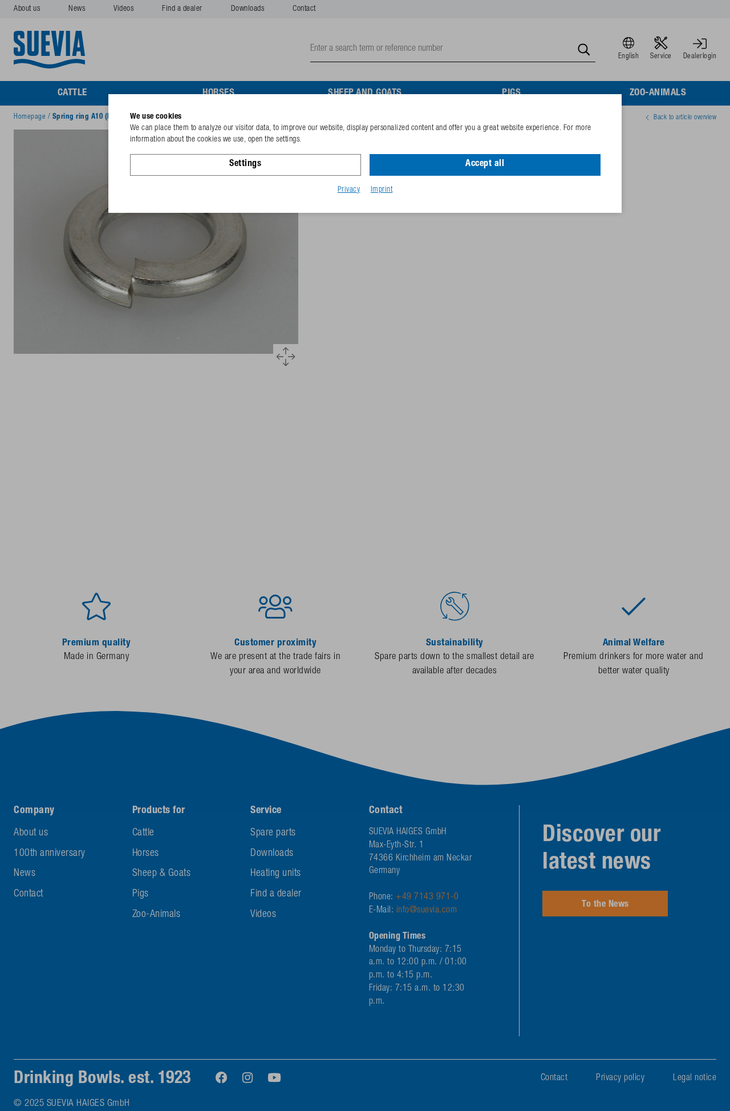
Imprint (382, 190)
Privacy (349, 190)
